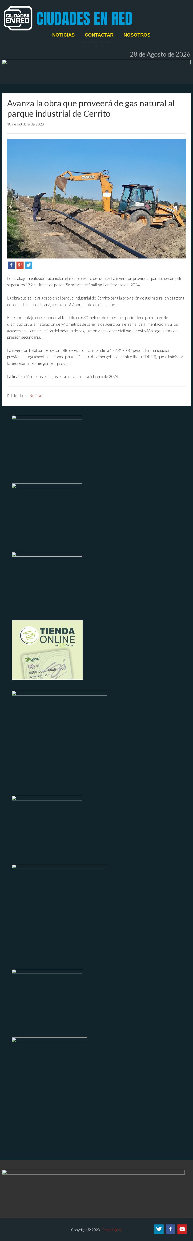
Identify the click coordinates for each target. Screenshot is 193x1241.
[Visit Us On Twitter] (159, 1233)
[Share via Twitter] (28, 267)
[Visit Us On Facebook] (170, 1233)
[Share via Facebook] (11, 267)
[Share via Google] (20, 267)
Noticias (36, 395)
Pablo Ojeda (112, 1229)
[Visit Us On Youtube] (182, 1233)
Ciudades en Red (96, 18)
